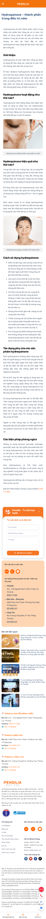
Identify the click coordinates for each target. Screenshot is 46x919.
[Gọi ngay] (41, 895)
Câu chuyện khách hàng (10, 839)
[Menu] (3, 3)
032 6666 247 (12, 608)
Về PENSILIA (6, 826)
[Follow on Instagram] (26, 859)
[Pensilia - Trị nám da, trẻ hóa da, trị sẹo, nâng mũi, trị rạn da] (23, 3)
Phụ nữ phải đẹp (7, 836)
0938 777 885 (12, 595)
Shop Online (6, 842)
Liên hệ (4, 846)
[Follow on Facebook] (35, 859)
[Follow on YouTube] (31, 859)
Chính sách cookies (8, 852)
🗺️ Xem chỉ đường (9, 727)
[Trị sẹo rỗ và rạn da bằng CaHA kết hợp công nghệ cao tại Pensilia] (10, 700)
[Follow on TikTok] (40, 859)
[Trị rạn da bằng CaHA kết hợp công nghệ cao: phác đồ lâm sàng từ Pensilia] (10, 685)
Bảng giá (5, 829)
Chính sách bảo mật (8, 849)
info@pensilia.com (34, 850)
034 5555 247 (12, 622)
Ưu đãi (4, 832)
